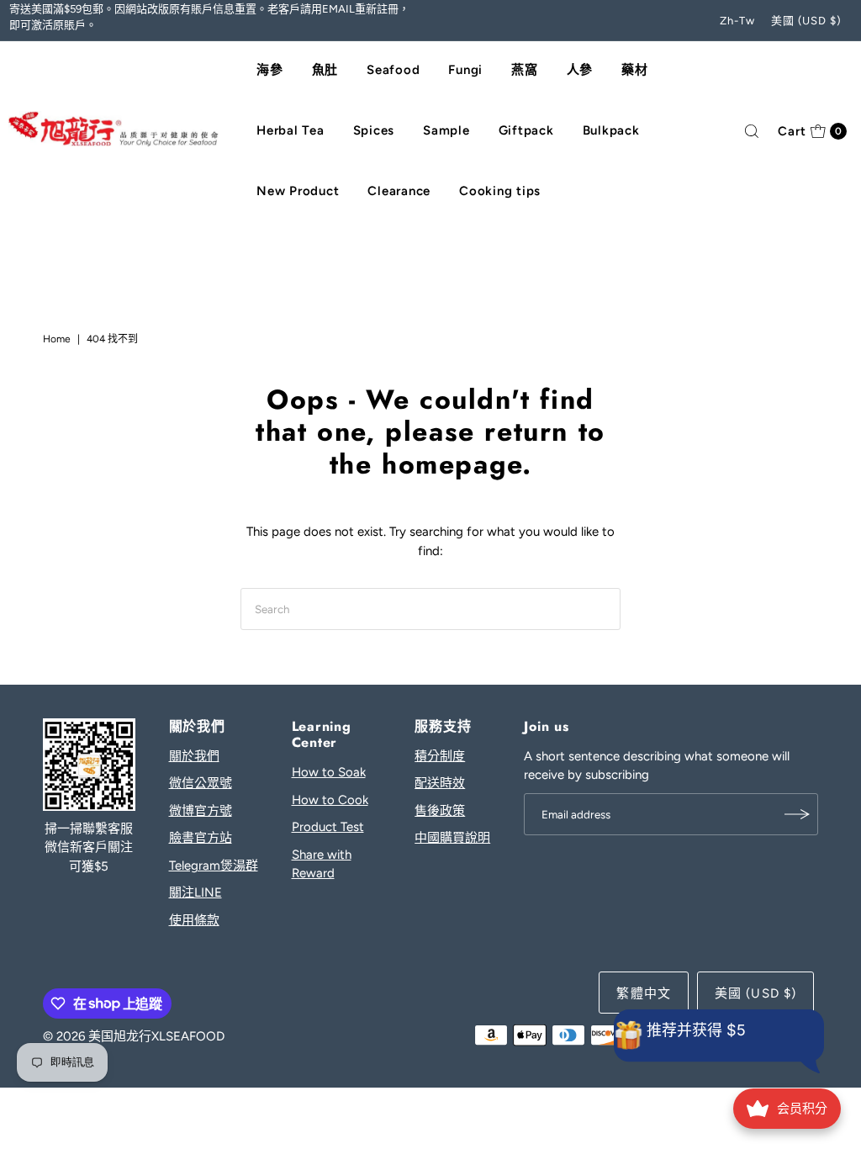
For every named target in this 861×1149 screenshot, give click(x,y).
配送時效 (440, 783)
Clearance (398, 191)
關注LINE (195, 892)
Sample (446, 130)
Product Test (328, 826)
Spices (374, 130)
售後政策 (440, 810)
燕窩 (524, 69)
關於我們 (194, 756)
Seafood (393, 69)
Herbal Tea (290, 130)
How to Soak (329, 772)
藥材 (634, 69)
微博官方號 (200, 810)
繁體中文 (643, 993)
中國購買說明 (452, 837)
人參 (580, 69)
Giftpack (526, 130)
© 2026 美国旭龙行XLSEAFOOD (133, 1036)
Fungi (465, 69)
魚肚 (325, 69)
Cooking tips (500, 191)
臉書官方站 (200, 837)
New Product (297, 191)
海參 (269, 69)
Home (57, 339)
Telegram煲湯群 (213, 865)
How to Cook (330, 799)
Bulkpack (611, 130)
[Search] (752, 131)
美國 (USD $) (807, 20)
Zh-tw (737, 20)
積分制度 (440, 756)
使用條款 (194, 920)
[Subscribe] (797, 814)
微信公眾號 (200, 783)
